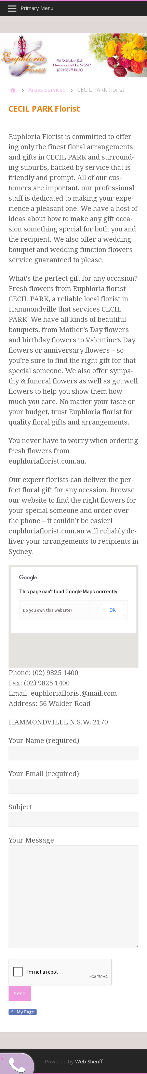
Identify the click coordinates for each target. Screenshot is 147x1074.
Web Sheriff (89, 1061)
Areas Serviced (47, 89)
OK (112, 610)
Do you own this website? (47, 610)
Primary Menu (37, 7)
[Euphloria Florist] (73, 55)
